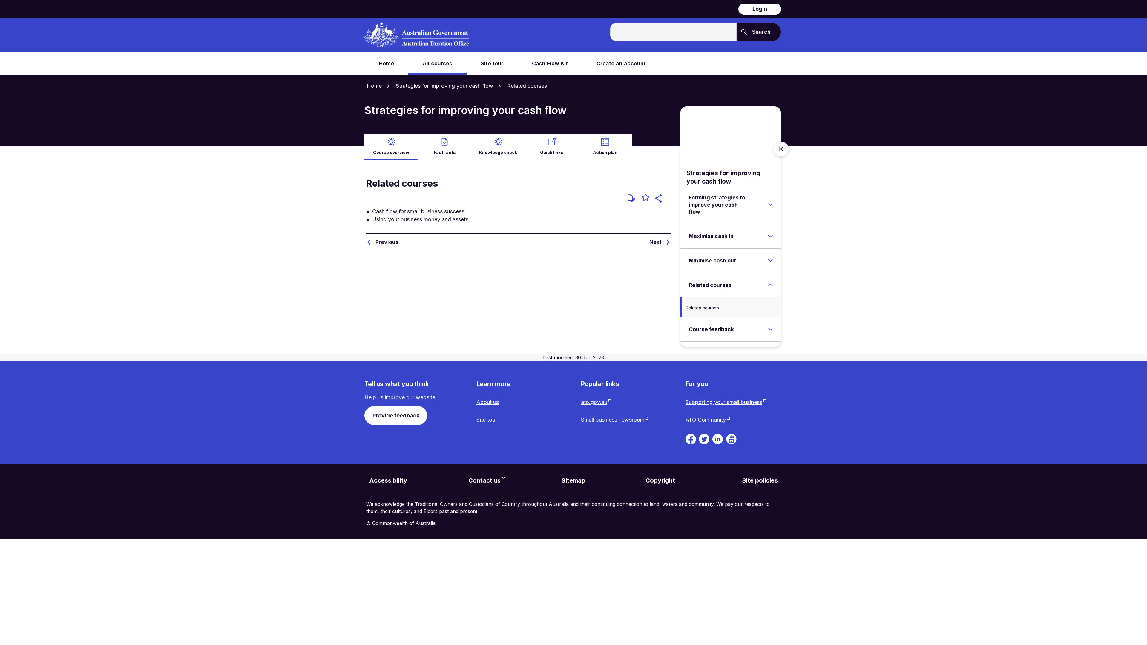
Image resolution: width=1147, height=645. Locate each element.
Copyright (660, 480)
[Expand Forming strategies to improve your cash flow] (770, 205)
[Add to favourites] (646, 198)
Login (759, 9)
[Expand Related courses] (770, 285)
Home (374, 86)
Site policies (760, 480)
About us (487, 402)
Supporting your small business (724, 402)
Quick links (551, 152)
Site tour (486, 420)
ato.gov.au (594, 402)
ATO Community (706, 420)
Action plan (605, 152)
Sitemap (573, 480)
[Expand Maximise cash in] (770, 236)
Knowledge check (498, 152)
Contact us (484, 480)
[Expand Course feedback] (770, 329)
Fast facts (445, 152)
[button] (659, 199)
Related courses (702, 307)
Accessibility (388, 480)
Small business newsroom (613, 420)
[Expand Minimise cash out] (770, 261)
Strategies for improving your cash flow (444, 86)
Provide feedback (395, 415)
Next (655, 242)
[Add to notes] (631, 198)
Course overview (391, 152)
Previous (386, 242)
